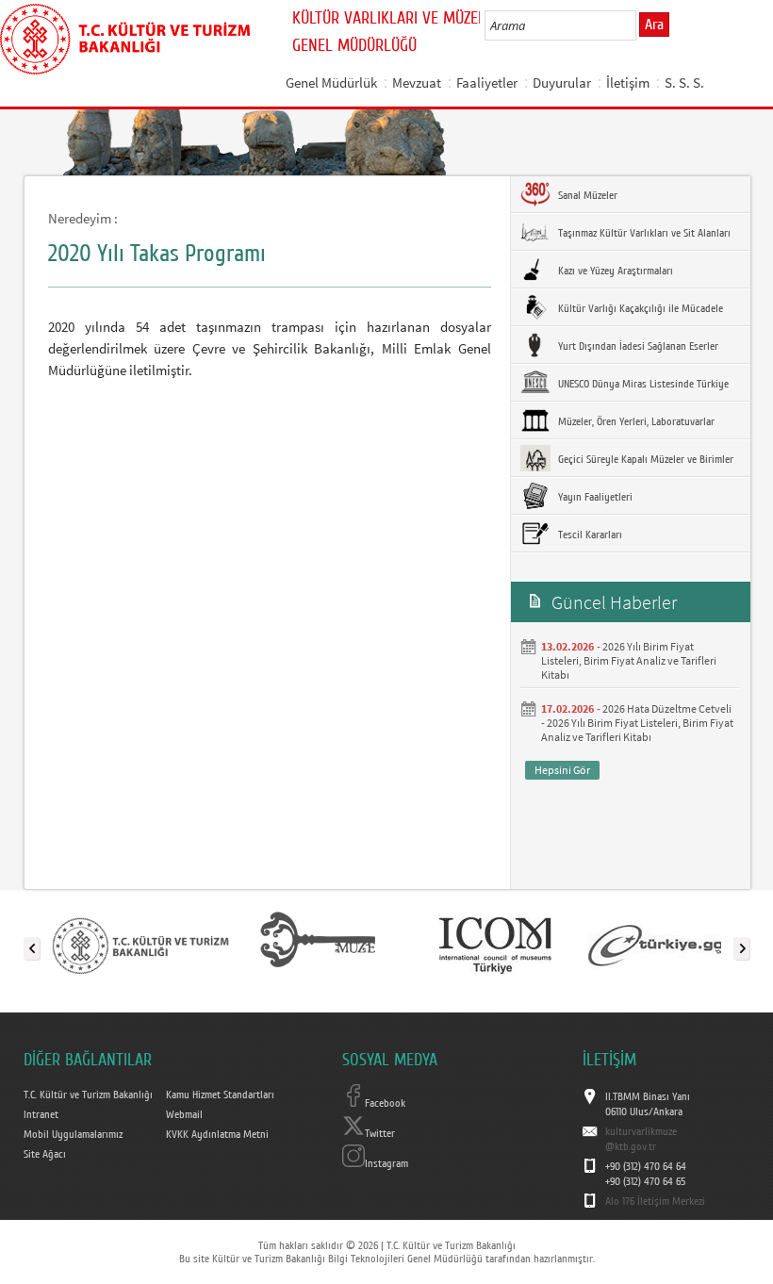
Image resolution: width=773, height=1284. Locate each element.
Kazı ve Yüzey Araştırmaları (614, 270)
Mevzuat (416, 82)
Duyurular (562, 82)
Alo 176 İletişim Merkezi (655, 1201)
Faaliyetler (487, 82)
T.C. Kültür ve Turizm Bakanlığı (88, 1094)
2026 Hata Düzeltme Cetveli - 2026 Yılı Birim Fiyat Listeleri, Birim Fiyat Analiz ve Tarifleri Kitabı (637, 722)
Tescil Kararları (588, 534)
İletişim (628, 82)
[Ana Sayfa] (125, 36)
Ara (654, 24)
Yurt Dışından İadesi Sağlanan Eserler (636, 346)
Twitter (380, 1133)
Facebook (385, 1103)
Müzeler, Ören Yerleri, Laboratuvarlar (635, 421)
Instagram (386, 1163)
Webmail (184, 1114)
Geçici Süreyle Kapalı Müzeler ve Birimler (644, 459)
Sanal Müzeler (586, 195)
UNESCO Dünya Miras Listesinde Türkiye (642, 383)
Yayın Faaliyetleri (594, 496)
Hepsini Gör (562, 770)
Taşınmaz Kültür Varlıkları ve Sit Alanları (643, 232)
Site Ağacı (45, 1154)
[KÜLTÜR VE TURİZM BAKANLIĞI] (140, 945)
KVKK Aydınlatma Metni (217, 1134)
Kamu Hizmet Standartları (220, 1094)
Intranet (41, 1114)
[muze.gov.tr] (317, 945)
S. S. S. (684, 82)
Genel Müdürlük (331, 82)
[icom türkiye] (495, 945)
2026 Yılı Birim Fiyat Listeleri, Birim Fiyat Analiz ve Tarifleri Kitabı (628, 660)
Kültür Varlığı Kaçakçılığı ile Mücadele (639, 308)
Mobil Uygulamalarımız (73, 1134)
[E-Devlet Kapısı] (672, 945)
